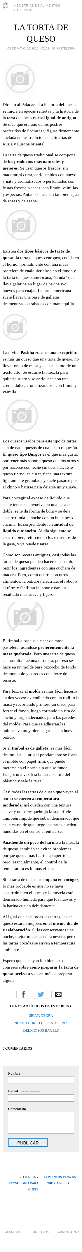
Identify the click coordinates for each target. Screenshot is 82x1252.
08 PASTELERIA (63, 48)
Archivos (41, 1232)
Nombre (14, 1073)
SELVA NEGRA (41, 1015)
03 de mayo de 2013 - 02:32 (28, 48)
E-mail (24, 1091)
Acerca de (13, 1232)
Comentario (17, 1109)
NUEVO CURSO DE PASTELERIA (41, 1023)
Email (58, 994)
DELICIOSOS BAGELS (41, 1030)
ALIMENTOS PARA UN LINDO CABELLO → (60, 1180)
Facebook (23, 994)
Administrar (68, 1232)
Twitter (41, 994)
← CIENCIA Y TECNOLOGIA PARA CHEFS (23, 1183)
